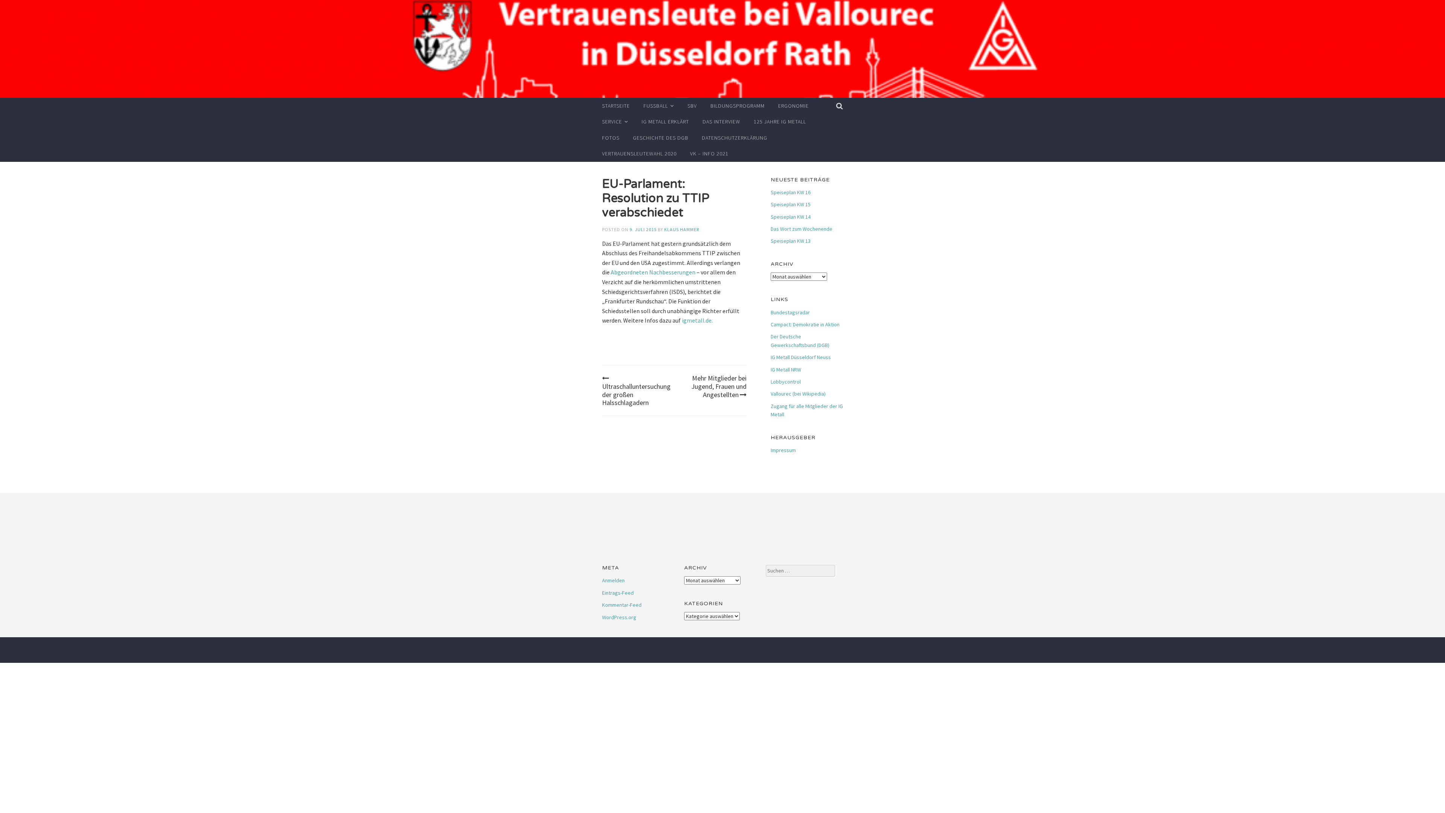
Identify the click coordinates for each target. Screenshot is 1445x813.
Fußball (655, 105)
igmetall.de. (697, 320)
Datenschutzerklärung (734, 137)
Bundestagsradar (790, 312)
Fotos (610, 137)
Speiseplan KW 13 (791, 241)
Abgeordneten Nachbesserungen (653, 272)
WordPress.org (619, 617)
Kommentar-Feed (622, 604)
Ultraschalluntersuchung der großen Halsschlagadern (636, 394)
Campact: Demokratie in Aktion (805, 324)
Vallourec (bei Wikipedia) (798, 393)
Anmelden (613, 580)
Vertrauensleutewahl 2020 (639, 153)
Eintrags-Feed (618, 592)
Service (612, 121)
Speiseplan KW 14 (791, 216)
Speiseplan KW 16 (791, 192)
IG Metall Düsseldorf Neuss (801, 357)
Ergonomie (793, 105)
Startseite (616, 105)
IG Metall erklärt (665, 121)
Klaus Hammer (681, 229)
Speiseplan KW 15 (791, 204)
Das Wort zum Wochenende (801, 228)
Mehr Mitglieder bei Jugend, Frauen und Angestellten (719, 386)
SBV (692, 105)
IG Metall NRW (786, 369)
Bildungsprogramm (737, 105)
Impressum (783, 450)
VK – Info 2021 (709, 153)
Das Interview (721, 121)
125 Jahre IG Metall (780, 121)
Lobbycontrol (786, 381)
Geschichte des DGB (660, 137)
